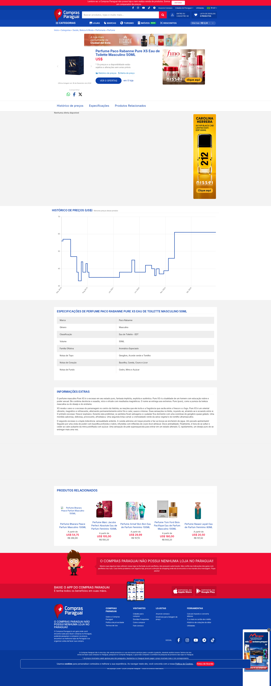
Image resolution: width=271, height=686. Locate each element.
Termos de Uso (112, 625)
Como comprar (139, 622)
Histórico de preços (107, 73)
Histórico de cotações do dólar (199, 622)
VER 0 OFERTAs (108, 80)
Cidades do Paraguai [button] (183, 8)
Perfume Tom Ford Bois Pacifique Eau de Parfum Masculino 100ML (167, 525)
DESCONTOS (170, 23)
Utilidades (200, 8)
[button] (204, 15)
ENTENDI (178, 3)
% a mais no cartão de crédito (199, 619)
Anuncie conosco (163, 614)
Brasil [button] (213, 8)
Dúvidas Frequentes (141, 619)
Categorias (66, 30)
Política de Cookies (184, 664)
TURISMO (129, 23)
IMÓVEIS (148, 23)
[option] (74, 65)
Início (56, 30)
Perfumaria (100, 30)
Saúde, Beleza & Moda (83, 30)
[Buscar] (163, 14)
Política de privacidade (115, 622)
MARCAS (111, 23)
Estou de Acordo (205, 664)
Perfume (111, 30)
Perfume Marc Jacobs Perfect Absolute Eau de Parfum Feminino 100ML (104, 525)
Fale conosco (138, 626)
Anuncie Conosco (165, 8)
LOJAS (96, 23)
